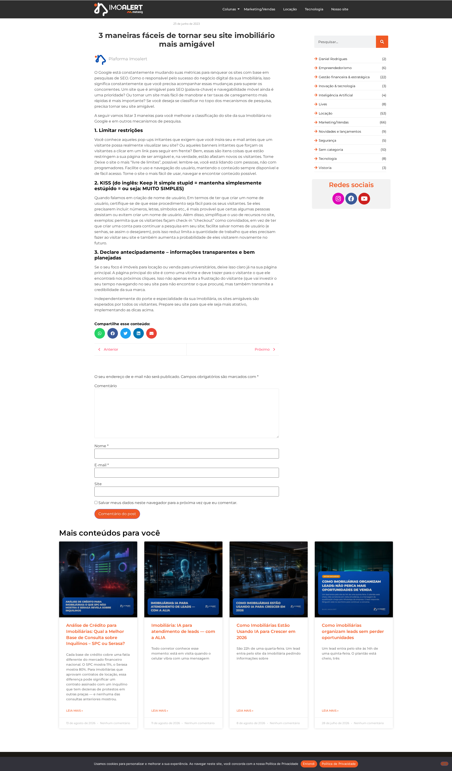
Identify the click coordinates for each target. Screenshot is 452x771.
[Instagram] (338, 199)
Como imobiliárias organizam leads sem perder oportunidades (353, 631)
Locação (290, 9)
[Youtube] (364, 199)
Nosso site (339, 9)
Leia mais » (74, 710)
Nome (101, 446)
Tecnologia (314, 9)
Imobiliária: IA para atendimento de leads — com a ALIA (183, 631)
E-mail (101, 465)
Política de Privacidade (339, 764)
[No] (444, 764)
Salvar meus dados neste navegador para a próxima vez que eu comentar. (167, 503)
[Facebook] (351, 199)
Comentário (105, 386)
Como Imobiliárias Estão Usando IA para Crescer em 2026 (266, 631)
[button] (99, 333)
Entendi (309, 764)
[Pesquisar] (382, 42)
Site (98, 484)
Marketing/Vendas (259, 9)
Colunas (229, 9)
